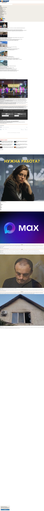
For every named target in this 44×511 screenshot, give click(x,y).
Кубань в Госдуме (2, 31)
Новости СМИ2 (1, 149)
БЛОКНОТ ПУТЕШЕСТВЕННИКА (3, 7)
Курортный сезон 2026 (2, 50)
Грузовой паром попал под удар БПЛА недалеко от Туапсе (28, 253)
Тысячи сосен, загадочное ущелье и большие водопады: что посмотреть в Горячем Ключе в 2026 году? (11, 59)
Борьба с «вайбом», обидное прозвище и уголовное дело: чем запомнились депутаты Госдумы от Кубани (11, 39)
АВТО (3, 20)
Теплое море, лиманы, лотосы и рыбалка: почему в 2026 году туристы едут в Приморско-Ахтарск (9, 292)
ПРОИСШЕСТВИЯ (2, 14)
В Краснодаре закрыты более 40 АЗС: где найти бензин (6, 68)
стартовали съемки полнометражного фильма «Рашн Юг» (11, 107)
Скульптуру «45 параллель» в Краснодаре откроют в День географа (7, 121)
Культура (1, 78)
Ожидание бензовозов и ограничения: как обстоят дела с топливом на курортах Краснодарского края (29, 289)
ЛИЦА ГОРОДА (1, 10)
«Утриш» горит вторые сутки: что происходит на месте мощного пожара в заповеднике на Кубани (33, 327)
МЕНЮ (0, 5)
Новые (1, 129)
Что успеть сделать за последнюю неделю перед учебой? (35, 251)
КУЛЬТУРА (1, 9)
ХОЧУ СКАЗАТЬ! (2, 17)
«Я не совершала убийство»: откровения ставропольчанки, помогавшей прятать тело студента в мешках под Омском (10, 289)
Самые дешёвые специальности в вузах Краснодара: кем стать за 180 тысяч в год (8, 49)
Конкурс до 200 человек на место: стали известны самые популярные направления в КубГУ (9, 48)
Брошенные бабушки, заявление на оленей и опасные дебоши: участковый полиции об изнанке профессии (11, 29)
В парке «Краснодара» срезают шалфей (4, 122)
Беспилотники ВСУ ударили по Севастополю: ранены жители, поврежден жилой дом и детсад (23, 245)
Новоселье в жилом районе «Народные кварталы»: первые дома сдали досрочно (8, 245)
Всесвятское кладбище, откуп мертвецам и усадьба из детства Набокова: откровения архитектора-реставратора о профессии (13, 30)
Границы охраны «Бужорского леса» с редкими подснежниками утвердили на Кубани (25, 292)
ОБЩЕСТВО (1, 12)
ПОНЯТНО (5, 509)
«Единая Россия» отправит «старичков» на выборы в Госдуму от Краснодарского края (9, 40)
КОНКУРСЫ (1, 8)
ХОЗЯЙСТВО (1, 16)
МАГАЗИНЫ (3, 21)
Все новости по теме (2, 38)
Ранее (6, 129)
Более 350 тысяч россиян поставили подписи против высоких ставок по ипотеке (16, 253)
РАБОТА (4, 18)
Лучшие (3, 129)
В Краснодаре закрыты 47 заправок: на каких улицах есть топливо (7, 67)
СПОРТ (1, 15)
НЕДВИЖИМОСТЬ (2, 11)
